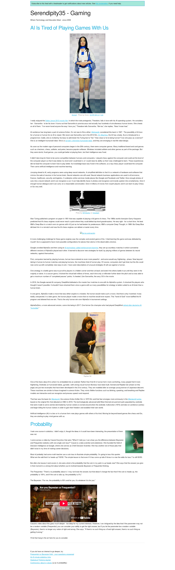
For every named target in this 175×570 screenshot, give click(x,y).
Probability (41, 423)
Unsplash (96, 213)
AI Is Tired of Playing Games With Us (69, 27)
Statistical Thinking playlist (40, 560)
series (134, 399)
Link (101, 115)
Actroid (74, 115)
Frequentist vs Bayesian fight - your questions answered (52, 554)
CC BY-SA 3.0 (95, 115)
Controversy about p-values (41, 562)
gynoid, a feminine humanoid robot (78, 140)
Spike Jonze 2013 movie (56, 120)
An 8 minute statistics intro (40, 557)
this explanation (102, 3)
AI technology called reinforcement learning (81, 247)
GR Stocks (86, 213)
